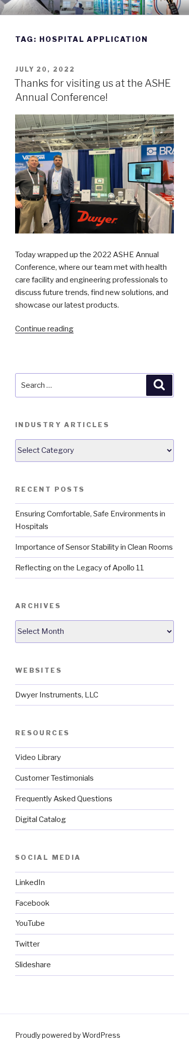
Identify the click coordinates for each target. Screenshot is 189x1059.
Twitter (27, 944)
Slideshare (33, 964)
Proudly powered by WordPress (67, 1035)
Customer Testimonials (54, 778)
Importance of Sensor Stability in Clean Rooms (94, 547)
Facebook (32, 903)
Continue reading (44, 328)
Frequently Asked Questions (63, 798)
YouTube (30, 923)
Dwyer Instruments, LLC (56, 694)
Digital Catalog (40, 819)
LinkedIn (30, 882)
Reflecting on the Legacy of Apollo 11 (79, 567)
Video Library (38, 757)
